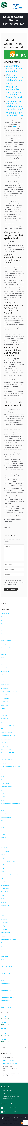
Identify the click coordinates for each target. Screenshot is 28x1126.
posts (2, 909)
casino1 (3, 712)
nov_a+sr (3, 854)
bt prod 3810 (4, 695)
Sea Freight (4, 942)
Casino (3, 708)
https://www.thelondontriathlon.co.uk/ (11, 807)
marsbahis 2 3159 (6, 817)
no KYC (3, 844)
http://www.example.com (10, 1063)
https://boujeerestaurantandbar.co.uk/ (11, 803)
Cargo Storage (5, 705)
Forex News (4, 779)
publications (4, 922)
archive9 (3, 654)
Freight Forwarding (6, 786)
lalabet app (16, 126)
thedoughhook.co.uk (6, 966)
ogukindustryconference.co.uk (9, 875)
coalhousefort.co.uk (6, 732)
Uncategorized (5, 976)
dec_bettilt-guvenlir (6, 745)
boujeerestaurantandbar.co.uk (9, 691)
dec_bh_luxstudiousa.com (8, 752)
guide (2, 800)
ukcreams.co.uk (5, 973)
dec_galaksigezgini (6, 756)
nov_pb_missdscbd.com (8, 861)
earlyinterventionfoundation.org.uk (10, 766)
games (3, 790)
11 (1, 623)
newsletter (4, 841)
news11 (3, 834)
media (2, 820)
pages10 (3, 902)
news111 (3, 837)
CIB (2, 729)
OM (2, 878)
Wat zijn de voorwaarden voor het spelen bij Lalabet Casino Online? (14, 92)
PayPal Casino (5, 905)
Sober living (4, 956)
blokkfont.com (5, 684)
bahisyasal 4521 (5, 671)
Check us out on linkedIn (11, 1111)
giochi (2, 793)
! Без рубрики (5, 613)
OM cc (3, 881)
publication (4, 919)
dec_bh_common (6, 749)
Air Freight (4, 644)
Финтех (3, 1004)
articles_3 (4, 667)
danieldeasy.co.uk (6, 739)
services (3, 946)
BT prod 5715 (5, 701)
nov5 (2, 871)
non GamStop (5, 851)
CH (2, 722)
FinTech (3, 776)
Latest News (4, 813)
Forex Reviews (5, 783)
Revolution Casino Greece (8, 939)
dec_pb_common (6, 762)
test (2, 963)
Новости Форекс (6, 1000)
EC (2, 769)
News (2, 830)
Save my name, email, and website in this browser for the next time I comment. (14, 582)
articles (3, 664)
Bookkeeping (4, 688)
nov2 (2, 868)
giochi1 (3, 796)
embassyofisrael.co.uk (7, 773)
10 (1, 620)
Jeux (2, 810)
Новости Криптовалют (7, 997)
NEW (2, 827)
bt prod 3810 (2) (5, 698)
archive (3, 650)
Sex (2, 949)
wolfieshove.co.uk (6, 990)
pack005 (3, 895)
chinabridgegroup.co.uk (7, 725)
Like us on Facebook (10, 1107)
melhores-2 (4, 824)
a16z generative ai (6, 640)
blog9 (2, 681)
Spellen (3, 959)
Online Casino (5, 885)
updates (3, 980)
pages (2, 898)
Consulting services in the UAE (10, 735)
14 (1, 627)
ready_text (4, 926)
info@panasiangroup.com (10, 1093)
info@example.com (8, 1060)
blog (5, 528)
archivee (3, 657)
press (2, 912)
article (3, 661)
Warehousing (4, 987)
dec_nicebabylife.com (7, 759)
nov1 (2, 864)
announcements (5, 647)
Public (3, 915)
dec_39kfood (4, 742)
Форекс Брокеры (6, 1007)
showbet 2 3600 (5, 953)
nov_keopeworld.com (7, 858)
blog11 (3, 678)
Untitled (3, 1016)
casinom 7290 (5, 715)
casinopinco (4, 718)
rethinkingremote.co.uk (7, 932)
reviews (3, 936)
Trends (3, 970)
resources (4, 929)
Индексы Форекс (6, 993)
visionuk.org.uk (5, 983)
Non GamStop (5, 847)
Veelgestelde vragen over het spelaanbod (14, 68)
